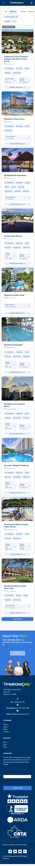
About (5, 727)
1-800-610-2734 (19, 702)
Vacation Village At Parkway (16, 465)
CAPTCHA (7, 781)
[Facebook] (10, 851)
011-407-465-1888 (22, 708)
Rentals (23, 11)
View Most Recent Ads (16, 87)
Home (5, 724)
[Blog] (25, 851)
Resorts (13, 11)
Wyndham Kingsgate (13, 345)
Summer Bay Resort (13, 236)
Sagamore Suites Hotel (14, 295)
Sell (4, 744)
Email (5, 772)
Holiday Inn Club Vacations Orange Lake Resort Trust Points (16, 59)
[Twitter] (15, 851)
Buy (4, 742)
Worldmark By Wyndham (15, 175)
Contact (6, 732)
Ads (6, 11)
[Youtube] (20, 851)
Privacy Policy (22, 845)
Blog (5, 729)
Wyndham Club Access (14, 119)
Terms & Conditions (9, 845)
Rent (5, 747)
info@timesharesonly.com (20, 714)
